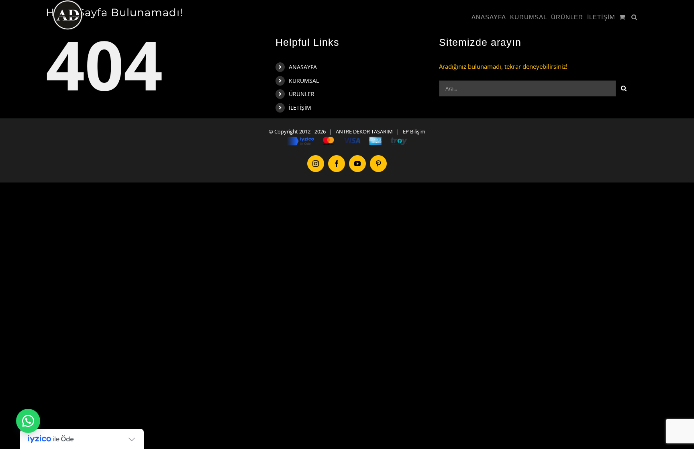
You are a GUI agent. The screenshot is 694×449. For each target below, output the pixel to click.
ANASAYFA (303, 67)
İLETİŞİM (300, 107)
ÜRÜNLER (301, 94)
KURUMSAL (304, 80)
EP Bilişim (414, 131)
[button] (634, 17)
